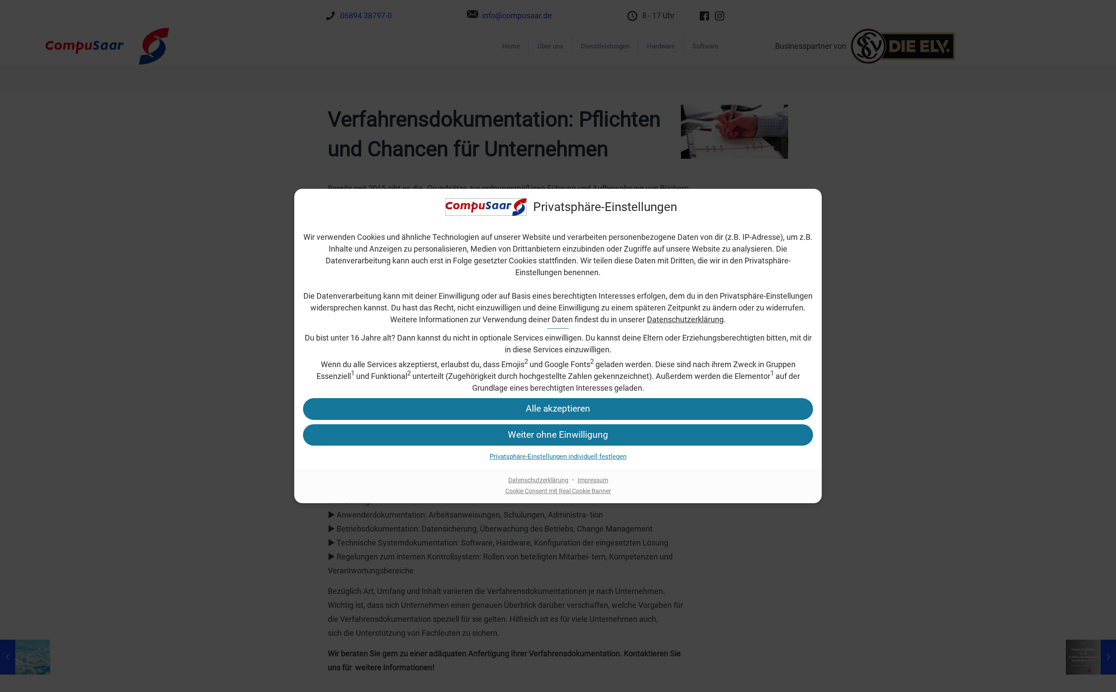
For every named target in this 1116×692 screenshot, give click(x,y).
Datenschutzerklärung (685, 319)
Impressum (593, 480)
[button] (558, 408)
